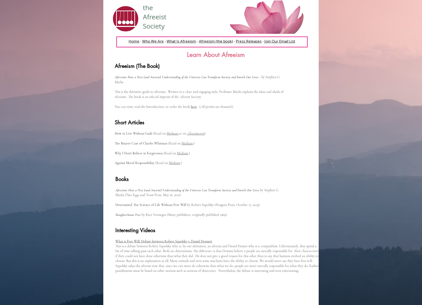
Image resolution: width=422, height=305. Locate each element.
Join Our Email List (279, 41)
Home (134, 41)
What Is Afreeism (181, 41)
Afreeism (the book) (216, 41)
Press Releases (249, 41)
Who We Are (153, 41)
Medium (173, 133)
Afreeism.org (195, 133)
